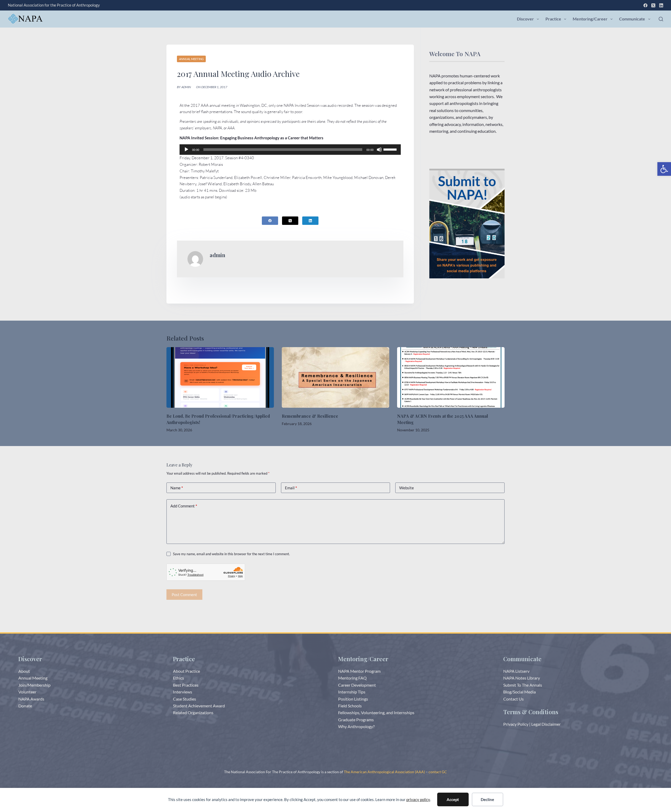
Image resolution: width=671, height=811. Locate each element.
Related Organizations (193, 712)
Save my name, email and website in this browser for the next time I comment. (231, 554)
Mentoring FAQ (352, 677)
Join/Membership (34, 684)
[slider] (390, 149)
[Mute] (379, 149)
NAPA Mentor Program (359, 671)
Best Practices (185, 684)
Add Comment (183, 505)
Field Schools (350, 705)
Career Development (357, 684)
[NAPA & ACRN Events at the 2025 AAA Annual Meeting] (451, 377)
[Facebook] (645, 5)
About (24, 671)
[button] (664, 169)
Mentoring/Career (590, 18)
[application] (290, 149)
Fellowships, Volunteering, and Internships (376, 712)
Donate (25, 705)
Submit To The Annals (522, 684)
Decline (487, 799)
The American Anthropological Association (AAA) (384, 772)
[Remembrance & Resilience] (335, 377)
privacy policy (418, 799)
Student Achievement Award (199, 705)
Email (291, 487)
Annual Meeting (191, 59)
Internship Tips (351, 691)
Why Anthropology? (356, 726)
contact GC (438, 772)
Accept (453, 799)
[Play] (186, 149)
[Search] (661, 19)
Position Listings (353, 698)
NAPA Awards (31, 698)
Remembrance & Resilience (310, 416)
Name (176, 487)
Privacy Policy (515, 724)
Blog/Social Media (519, 691)
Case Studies (184, 698)
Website (406, 487)
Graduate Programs (356, 719)
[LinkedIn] (661, 5)
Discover (525, 18)
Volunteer (27, 691)
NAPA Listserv (516, 671)
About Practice (186, 671)
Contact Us (513, 698)
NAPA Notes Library (521, 677)
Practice (553, 18)
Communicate (632, 18)
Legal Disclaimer (546, 724)
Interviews (182, 691)
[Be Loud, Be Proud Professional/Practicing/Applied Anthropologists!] (220, 377)
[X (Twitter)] (653, 5)
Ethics (178, 677)
